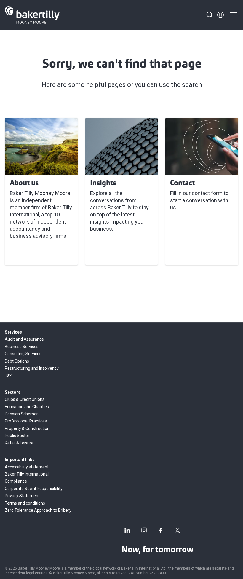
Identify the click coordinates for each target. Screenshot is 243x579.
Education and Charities (27, 406)
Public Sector (17, 435)
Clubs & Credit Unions (24, 399)
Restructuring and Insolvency (32, 368)
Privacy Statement (22, 495)
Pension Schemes (22, 413)
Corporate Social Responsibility (34, 488)
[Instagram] (144, 530)
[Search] (209, 15)
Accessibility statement (27, 467)
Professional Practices (26, 421)
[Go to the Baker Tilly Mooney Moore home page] (32, 15)
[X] (177, 530)
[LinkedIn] (127, 530)
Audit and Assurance (24, 339)
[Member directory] (220, 14)
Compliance (16, 481)
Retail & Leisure (19, 443)
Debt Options (17, 361)
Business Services (22, 346)
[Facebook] (161, 530)
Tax (8, 375)
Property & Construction (27, 428)
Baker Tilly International (27, 474)
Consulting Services (23, 353)
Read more (26, 253)
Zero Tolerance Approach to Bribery (38, 510)
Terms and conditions (25, 503)
